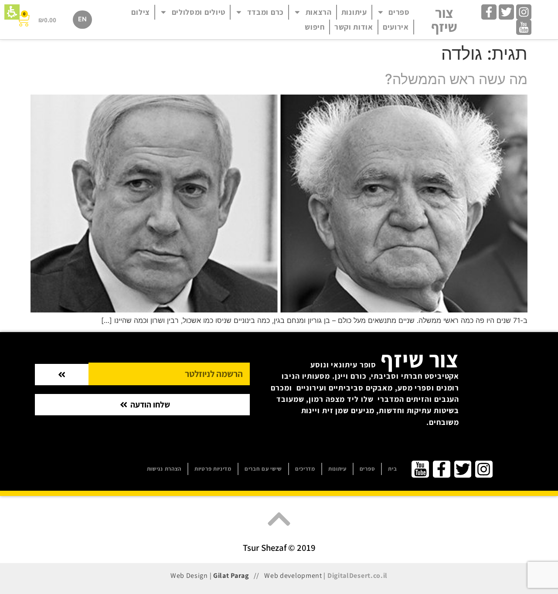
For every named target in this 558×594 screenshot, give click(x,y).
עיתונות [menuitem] (354, 12)
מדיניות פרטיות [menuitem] (212, 468)
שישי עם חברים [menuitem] (263, 468)
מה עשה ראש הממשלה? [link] (456, 79)
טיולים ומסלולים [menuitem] (199, 12)
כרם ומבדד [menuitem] (265, 12)
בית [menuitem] (392, 468)
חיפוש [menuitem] (315, 27)
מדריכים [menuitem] (305, 468)
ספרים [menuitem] (399, 12)
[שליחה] (61, 374)
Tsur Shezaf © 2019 (279, 547)
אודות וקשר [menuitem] (353, 27)
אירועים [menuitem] (396, 27)
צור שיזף (444, 19)
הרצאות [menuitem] (319, 12)
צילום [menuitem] (140, 12)
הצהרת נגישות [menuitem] (164, 468)
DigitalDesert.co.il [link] (357, 575)
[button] (12, 12)
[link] (523, 12)
